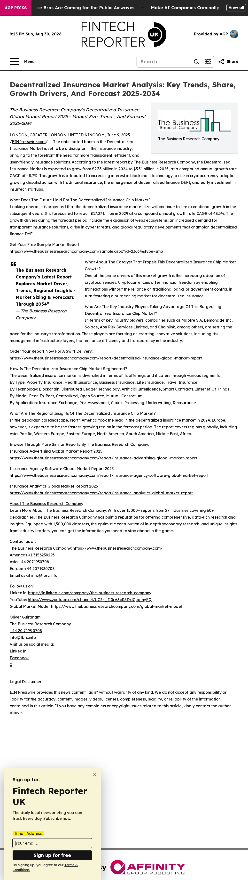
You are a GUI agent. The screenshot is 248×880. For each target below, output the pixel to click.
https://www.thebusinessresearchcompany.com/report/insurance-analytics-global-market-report (101, 492)
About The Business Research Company (46, 503)
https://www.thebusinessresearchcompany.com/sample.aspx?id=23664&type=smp (86, 251)
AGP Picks (16, 7)
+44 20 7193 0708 (26, 630)
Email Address (28, 833)
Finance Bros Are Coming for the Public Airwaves (79, 7)
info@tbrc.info (23, 637)
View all (236, 7)
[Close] (94, 774)
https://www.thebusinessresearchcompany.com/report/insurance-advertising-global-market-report (103, 458)
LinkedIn (18, 651)
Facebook (19, 657)
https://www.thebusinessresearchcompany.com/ (118, 548)
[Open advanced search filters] (208, 61)
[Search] (196, 61)
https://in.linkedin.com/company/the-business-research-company (89, 592)
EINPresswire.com (29, 141)
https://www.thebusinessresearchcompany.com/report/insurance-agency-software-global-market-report (109, 475)
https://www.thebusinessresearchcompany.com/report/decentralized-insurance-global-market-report (106, 358)
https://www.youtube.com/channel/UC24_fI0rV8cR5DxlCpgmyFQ (90, 599)
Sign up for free (52, 855)
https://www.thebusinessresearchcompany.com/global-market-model (116, 606)
